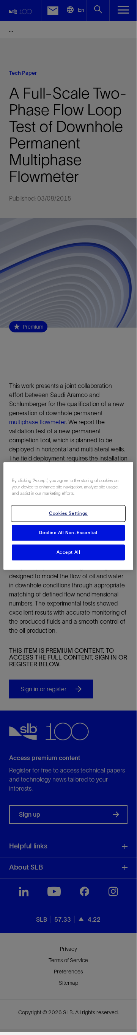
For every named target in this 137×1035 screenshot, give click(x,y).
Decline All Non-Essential (68, 532)
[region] (68, 516)
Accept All (68, 552)
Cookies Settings (68, 513)
